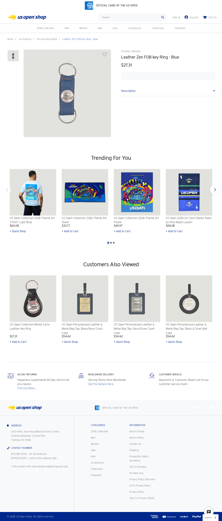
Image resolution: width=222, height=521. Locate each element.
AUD (174, 17)
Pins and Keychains (47, 39)
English (207, 517)
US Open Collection (130, 51)
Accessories (134, 28)
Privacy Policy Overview (142, 479)
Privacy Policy (136, 491)
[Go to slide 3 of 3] (7, 190)
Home (10, 39)
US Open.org (136, 473)
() (212, 17)
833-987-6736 (19, 454)
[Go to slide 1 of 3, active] (108, 242)
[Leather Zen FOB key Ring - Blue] (13, 55)
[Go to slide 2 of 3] (111, 242)
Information (137, 425)
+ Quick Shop (18, 231)
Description (128, 91)
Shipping (134, 450)
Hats (99, 28)
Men (67, 28)
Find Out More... (26, 388)
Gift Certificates (137, 466)
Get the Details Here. (101, 384)
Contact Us (135, 444)
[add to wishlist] (105, 56)
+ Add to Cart (70, 231)
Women (83, 28)
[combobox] (211, 517)
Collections (158, 28)
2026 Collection (45, 28)
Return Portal (136, 431)
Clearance (180, 28)
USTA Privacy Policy (140, 485)
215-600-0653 (19, 458)
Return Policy (136, 437)
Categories (98, 425)
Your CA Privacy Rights (141, 498)
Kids (115, 28)
